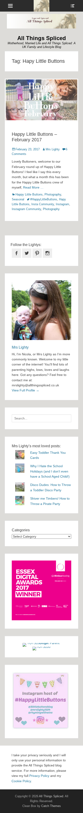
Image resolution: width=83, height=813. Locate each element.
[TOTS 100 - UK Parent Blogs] (42, 643)
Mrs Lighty (53, 149)
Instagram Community (26, 209)
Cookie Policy (21, 781)
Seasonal (18, 199)
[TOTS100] (41, 647)
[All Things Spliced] (41, 6)
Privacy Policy (39, 776)
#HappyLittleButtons (43, 199)
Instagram (62, 204)
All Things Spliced (41, 38)
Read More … (33, 187)
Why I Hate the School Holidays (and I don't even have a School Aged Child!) (50, 471)
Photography (52, 194)
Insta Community (42, 204)
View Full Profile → (25, 390)
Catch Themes (51, 806)
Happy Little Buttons (29, 194)
